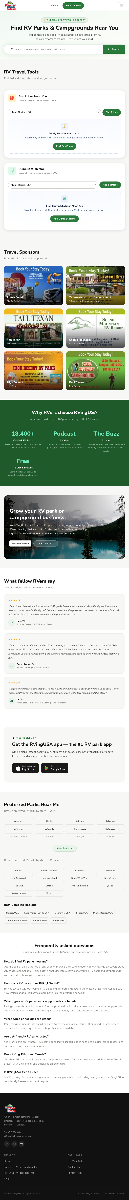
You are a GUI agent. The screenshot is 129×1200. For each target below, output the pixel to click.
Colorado (49, 828)
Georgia (80, 836)
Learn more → (46, 543)
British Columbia (49, 870)
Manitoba (110, 870)
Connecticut (80, 828)
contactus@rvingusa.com (20, 1136)
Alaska (49, 821)
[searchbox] (57, 49)
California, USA (62, 912)
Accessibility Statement (89, 1193)
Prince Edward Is (80, 885)
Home (7, 1161)
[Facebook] (7, 1144)
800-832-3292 (15, 1131)
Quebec (110, 885)
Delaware (110, 828)
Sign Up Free (73, 5)
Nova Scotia (110, 878)
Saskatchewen (18, 893)
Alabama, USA (39, 920)
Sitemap (121, 1193)
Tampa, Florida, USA (16, 920)
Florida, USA (12, 912)
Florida (49, 836)
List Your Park (75, 1161)
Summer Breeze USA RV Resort (31, 624)
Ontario (49, 885)
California (19, 828)
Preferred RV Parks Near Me (19, 1172)
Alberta (19, 870)
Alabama (18, 821)
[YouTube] (14, 1144)
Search (116, 49)
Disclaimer (109, 1193)
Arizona (80, 821)
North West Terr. (79, 878)
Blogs (7, 1178)
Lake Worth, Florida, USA (36, 912)
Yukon (49, 893)
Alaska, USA (58, 920)
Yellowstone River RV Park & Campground (36, 702)
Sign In (54, 5)
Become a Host (20, 543)
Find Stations (110, 184)
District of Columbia (19, 836)
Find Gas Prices (64, 146)
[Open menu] (121, 5)
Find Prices (112, 112)
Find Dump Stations (64, 218)
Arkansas (110, 821)
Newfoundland (49, 878)
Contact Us (74, 1167)
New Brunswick (18, 878)
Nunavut (19, 885)
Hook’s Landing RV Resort (29, 667)
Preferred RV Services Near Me (20, 1167)
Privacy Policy (75, 1172)
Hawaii (110, 836)
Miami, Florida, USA (103, 912)
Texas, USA (82, 912)
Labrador (79, 870)
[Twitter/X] (22, 1144)
